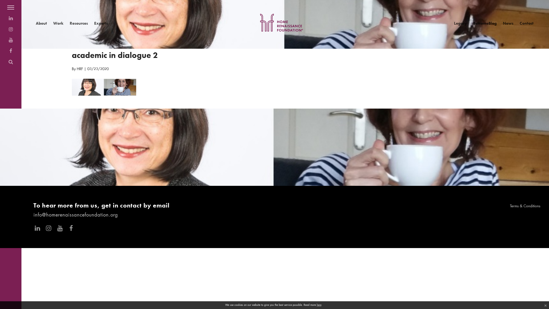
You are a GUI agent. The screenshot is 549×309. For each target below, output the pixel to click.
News (508, 23)
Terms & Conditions (525, 206)
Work (58, 23)
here (319, 305)
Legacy (460, 23)
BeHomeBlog (485, 23)
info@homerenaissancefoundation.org (75, 215)
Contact (527, 23)
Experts (101, 23)
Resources (79, 23)
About (41, 23)
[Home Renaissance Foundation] (281, 23)
